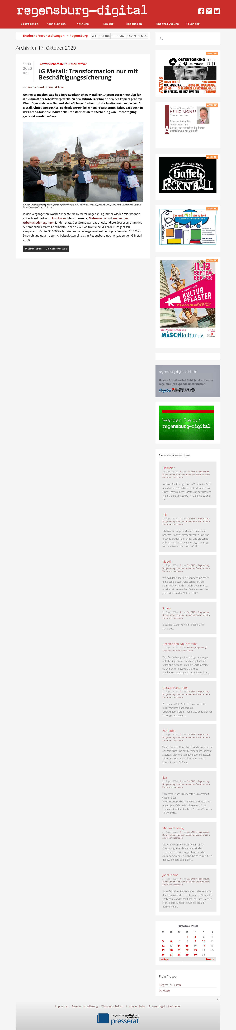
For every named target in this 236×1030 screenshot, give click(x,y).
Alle (95, 35)
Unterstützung (167, 24)
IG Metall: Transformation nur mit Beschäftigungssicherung (88, 74)
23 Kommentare (56, 248)
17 (203, 945)
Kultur (108, 24)
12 (163, 945)
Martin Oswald (36, 87)
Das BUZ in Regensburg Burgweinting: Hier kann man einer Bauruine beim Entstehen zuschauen (186, 474)
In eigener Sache (135, 1006)
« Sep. (165, 959)
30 (195, 954)
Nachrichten (56, 24)
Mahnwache (97, 218)
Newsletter (174, 1006)
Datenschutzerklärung (85, 1006)
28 (179, 954)
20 (171, 950)
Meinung (83, 24)
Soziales (133, 35)
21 (179, 950)
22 (187, 950)
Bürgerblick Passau (170, 984)
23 (195, 950)
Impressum (61, 1006)
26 (163, 954)
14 (179, 945)
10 (203, 941)
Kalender (193, 24)
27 (171, 954)
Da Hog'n (164, 990)
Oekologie (118, 35)
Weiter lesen (33, 248)
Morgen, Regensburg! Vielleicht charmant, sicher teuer (184, 649)
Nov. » (210, 959)
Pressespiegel (157, 1006)
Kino (144, 35)
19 (163, 950)
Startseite (29, 24)
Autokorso (58, 218)
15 (187, 945)
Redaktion (134, 24)
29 (187, 954)
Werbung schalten (111, 1006)
